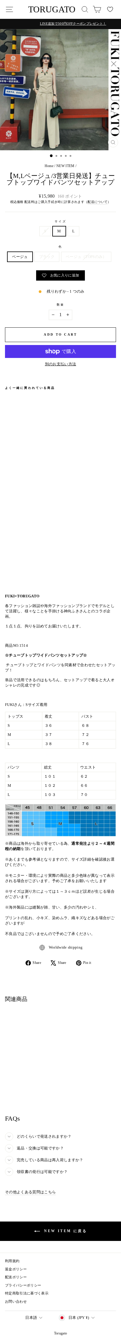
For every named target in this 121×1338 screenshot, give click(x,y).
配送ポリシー (16, 1277)
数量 (60, 304)
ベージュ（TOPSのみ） (86, 257)
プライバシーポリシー (23, 1285)
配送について (97, 202)
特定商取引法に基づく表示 (26, 1293)
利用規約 (12, 1261)
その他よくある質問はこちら (30, 1192)
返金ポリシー (16, 1269)
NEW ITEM (65, 166)
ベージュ (20, 257)
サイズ (60, 221)
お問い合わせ (16, 1301)
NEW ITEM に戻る (64, 1231)
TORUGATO (51, 9)
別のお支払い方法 (60, 364)
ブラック (47, 257)
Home (49, 166)
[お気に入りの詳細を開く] (110, 9)
